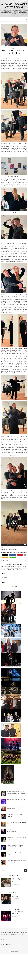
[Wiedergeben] (3, 544)
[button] (14, 523)
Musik (14, 48)
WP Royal (17, 951)
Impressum (3, 939)
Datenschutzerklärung (6, 944)
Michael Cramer (6, 560)
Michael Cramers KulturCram (14, 6)
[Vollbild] (25, 544)
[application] (14, 523)
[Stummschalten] (23, 544)
